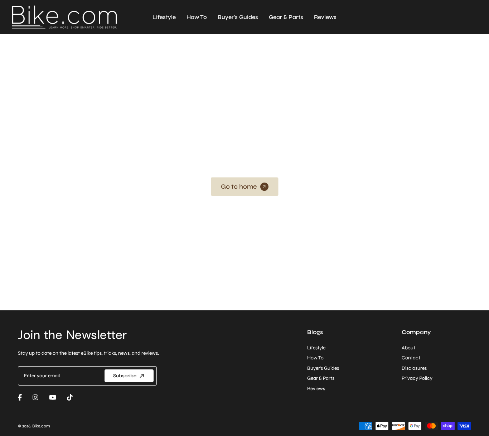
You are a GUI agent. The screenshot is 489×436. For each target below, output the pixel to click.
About (408, 348)
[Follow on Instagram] (35, 397)
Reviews (325, 17)
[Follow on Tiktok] (70, 397)
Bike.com (41, 425)
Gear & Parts (286, 17)
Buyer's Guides (238, 17)
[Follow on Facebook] (20, 397)
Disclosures (414, 368)
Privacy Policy (417, 378)
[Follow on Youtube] (52, 397)
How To (197, 17)
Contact (411, 358)
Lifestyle (164, 17)
